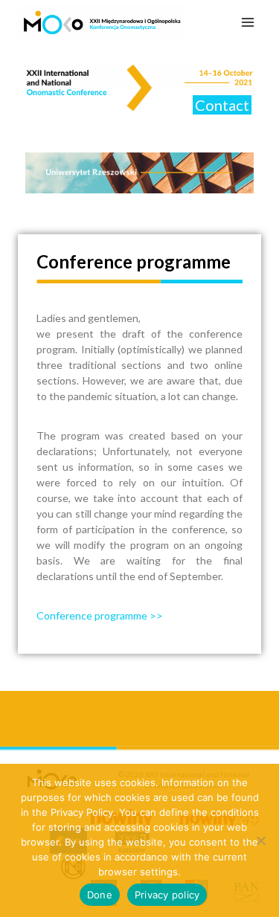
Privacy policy (167, 895)
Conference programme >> (99, 615)
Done (99, 895)
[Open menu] (247, 21)
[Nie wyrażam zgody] (260, 840)
